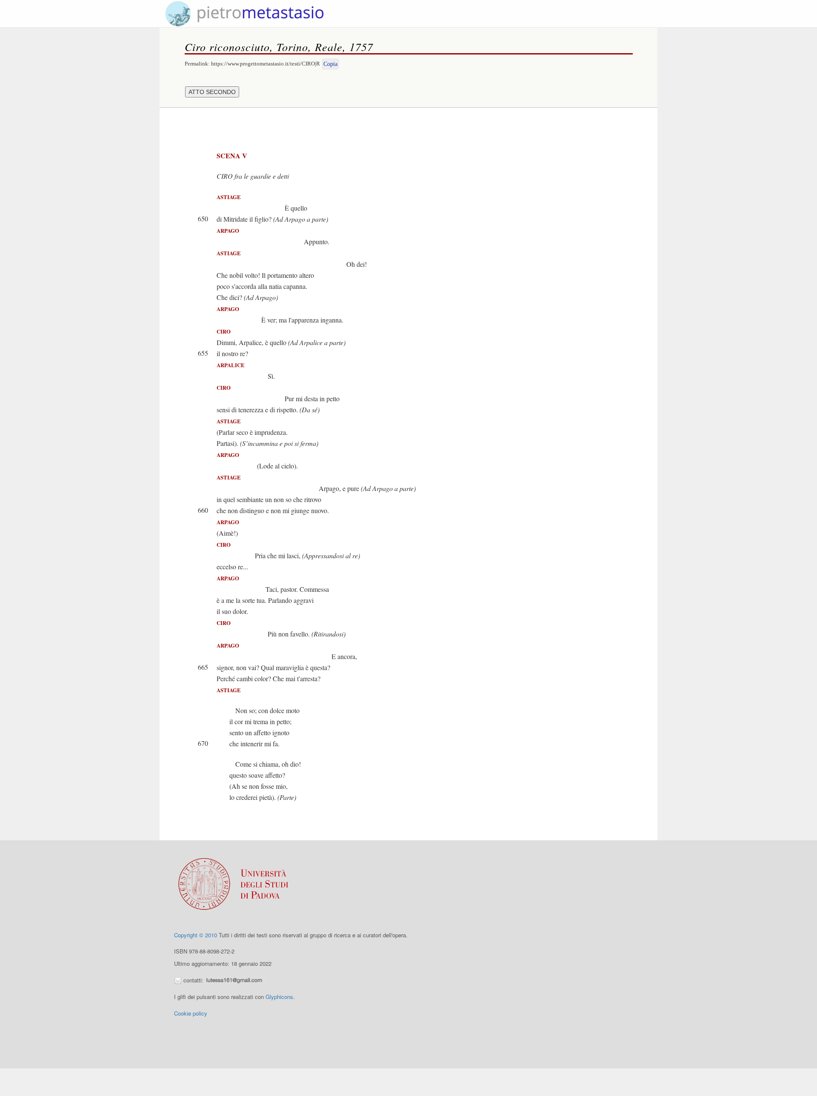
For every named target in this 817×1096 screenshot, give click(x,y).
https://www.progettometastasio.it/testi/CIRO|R (265, 63)
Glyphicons (279, 997)
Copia (330, 64)
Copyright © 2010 (195, 935)
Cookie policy (190, 1013)
